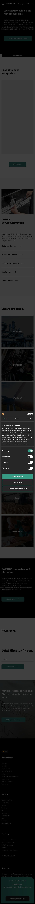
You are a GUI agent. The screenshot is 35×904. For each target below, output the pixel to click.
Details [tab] (17, 419)
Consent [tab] (6, 419)
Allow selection (17, 482)
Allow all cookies (17, 476)
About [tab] (29, 419)
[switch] (30, 456)
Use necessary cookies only (17, 488)
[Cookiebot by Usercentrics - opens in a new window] (25, 414)
